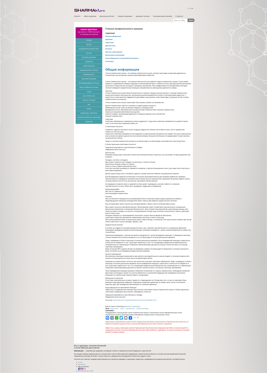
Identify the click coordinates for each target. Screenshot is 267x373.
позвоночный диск (142, 308)
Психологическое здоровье (88, 117)
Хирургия (89, 122)
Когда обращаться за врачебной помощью (121, 58)
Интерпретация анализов (162, 16)
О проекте (179, 16)
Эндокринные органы (89, 70)
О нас (80, 362)
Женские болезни (89, 79)
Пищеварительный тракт (89, 49)
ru (192, 8)
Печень (89, 53)
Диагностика (110, 46)
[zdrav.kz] (89, 10)
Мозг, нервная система (89, 87)
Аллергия (89, 62)
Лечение (108, 49)
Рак (89, 105)
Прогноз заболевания (113, 52)
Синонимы (109, 61)
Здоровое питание (143, 16)
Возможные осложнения (114, 55)
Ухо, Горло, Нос (89, 96)
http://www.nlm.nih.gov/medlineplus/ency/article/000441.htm (134, 300)
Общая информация (113, 36)
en (188, 8)
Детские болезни (89, 57)
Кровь (89, 109)
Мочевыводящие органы (89, 83)
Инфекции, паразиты (88, 113)
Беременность (89, 74)
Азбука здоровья (90, 16)
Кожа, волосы (89, 66)
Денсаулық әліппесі (107, 16)
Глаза (89, 92)
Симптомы (109, 43)
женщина (136, 306)
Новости (77, 16)
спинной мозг (130, 308)
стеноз (122, 308)
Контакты (81, 364)
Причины (109, 39)
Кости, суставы (89, 100)
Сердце (89, 40)
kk (190, 8)
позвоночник (114, 308)
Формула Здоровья (125, 16)
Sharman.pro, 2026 (86, 371)
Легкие (89, 44)
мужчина (127, 306)
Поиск (191, 20)
